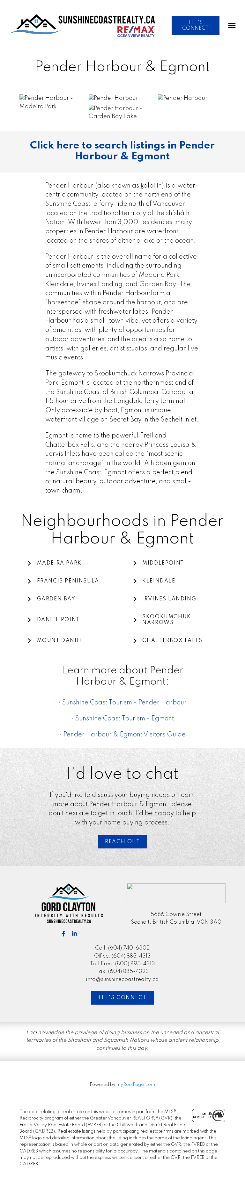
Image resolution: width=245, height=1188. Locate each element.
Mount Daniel (60, 640)
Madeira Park (59, 563)
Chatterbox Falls (172, 640)
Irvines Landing (169, 599)
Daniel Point (58, 619)
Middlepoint (163, 563)
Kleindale (158, 581)
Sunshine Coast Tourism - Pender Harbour (124, 703)
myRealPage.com (135, 1084)
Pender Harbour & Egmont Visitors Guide (124, 735)
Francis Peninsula (68, 581)
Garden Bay (56, 599)
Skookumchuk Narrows (166, 619)
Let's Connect (123, 997)
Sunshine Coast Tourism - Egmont (124, 719)
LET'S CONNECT (195, 25)
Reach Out (122, 842)
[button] (195, 25)
